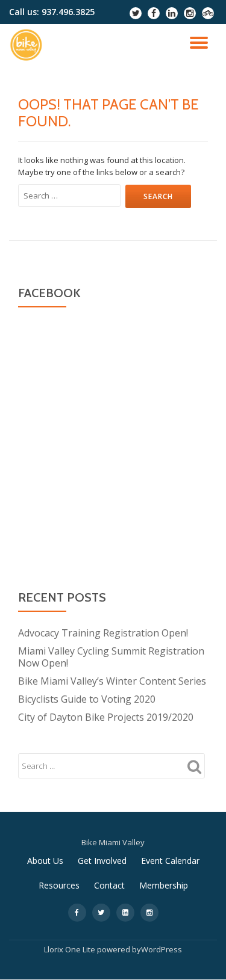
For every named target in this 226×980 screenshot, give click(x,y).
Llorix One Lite (70, 949)
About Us (45, 860)
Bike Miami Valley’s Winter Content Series (112, 681)
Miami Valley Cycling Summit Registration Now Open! (111, 657)
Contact (109, 885)
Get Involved (102, 860)
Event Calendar (170, 860)
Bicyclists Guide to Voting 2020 (86, 699)
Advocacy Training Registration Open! (103, 632)
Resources (59, 885)
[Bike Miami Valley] (28, 45)
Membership (163, 885)
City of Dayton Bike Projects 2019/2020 (105, 717)
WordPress (161, 949)
